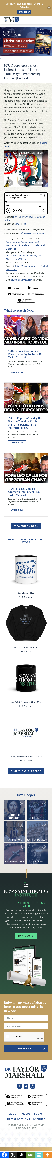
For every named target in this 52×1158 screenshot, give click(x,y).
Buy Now (24, 12)
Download (40, 216)
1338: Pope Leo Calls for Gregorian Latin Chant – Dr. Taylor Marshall (24, 492)
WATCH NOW (17, 372)
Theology (37, 817)
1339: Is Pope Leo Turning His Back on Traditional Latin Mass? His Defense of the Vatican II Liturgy (25, 423)
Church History (14, 816)
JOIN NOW (24, 935)
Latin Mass (14, 839)
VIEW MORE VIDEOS (26, 526)
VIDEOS (25, 1113)
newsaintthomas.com (21, 279)
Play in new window (23, 216)
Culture (37, 861)
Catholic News (37, 839)
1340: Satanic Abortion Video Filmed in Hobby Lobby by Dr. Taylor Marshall (25, 354)
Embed (7, 220)
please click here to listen (32, 232)
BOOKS (38, 1113)
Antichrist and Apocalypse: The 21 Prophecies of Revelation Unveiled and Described (25, 245)
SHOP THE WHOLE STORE (26, 771)
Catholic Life (14, 861)
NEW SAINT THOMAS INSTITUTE (26, 1119)
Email (18, 223)
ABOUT (13, 1113)
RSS (25, 223)
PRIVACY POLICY (26, 1128)
